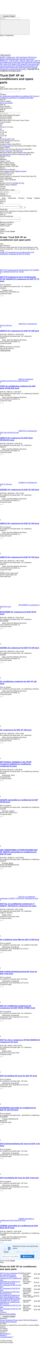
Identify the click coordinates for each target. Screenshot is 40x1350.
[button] (20, 45)
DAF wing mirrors (30, 64)
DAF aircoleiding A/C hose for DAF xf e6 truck (19, 1178)
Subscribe (28, 1256)
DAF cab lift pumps (21, 67)
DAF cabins (4, 64)
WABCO (3, 61)
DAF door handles (29, 66)
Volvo (32, 59)
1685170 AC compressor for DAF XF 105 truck (19, 331)
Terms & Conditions (6, 1320)
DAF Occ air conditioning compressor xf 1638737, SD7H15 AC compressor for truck (18, 905)
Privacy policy (18, 1320)
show (2, 229)
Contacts (13, 1314)
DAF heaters (10, 67)
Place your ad (5, 350)
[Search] (14, 27)
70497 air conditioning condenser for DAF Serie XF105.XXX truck (18, 387)
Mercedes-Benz (14, 59)
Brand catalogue (11, 1322)
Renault (22, 59)
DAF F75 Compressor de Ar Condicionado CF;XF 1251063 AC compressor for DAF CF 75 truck (19, 279)
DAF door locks (20, 69)
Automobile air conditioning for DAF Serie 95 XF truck (10, 1282)
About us (3, 1314)
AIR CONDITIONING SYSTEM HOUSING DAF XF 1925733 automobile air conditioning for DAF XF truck (19, 852)
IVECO (30, 57)
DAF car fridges (17, 66)
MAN (7, 59)
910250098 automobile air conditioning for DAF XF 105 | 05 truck (18, 1109)
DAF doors (36, 62)
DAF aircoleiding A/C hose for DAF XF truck (18, 1076)
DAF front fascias (26, 62)
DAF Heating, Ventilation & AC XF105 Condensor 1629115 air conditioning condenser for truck (15, 764)
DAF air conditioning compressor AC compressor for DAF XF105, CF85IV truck (17, 1007)
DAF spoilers (12, 64)
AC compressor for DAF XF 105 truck (16, 730)
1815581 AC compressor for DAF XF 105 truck (19, 490)
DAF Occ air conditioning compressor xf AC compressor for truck (11, 1278)
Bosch (25, 57)
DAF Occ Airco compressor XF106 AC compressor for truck (11, 1274)
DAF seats (20, 64)
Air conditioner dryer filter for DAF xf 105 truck (19, 940)
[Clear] (0, 93)
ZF (7, 61)
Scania (28, 59)
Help (7, 1314)
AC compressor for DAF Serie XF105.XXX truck (10, 1292)
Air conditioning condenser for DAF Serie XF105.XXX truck (10, 1296)
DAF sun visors (10, 69)
